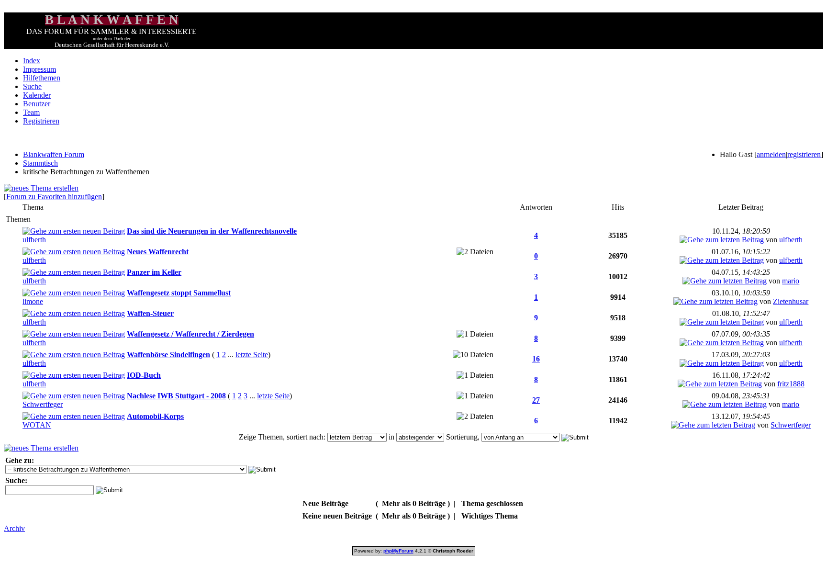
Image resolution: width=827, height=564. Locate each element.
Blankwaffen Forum (53, 154)
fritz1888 (791, 384)
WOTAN (36, 425)
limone (32, 301)
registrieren (804, 154)
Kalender (37, 95)
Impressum (39, 69)
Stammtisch (40, 163)
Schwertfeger (42, 404)
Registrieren (41, 121)
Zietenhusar (790, 301)
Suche (32, 86)
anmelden (771, 154)
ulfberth (34, 240)
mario (790, 281)
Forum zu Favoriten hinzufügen (54, 196)
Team (31, 112)
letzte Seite (251, 354)
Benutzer (36, 104)
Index (31, 60)
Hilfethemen (41, 78)
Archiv (14, 528)
